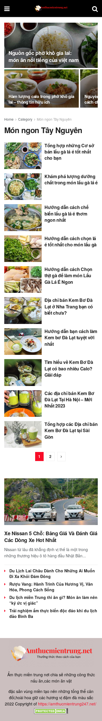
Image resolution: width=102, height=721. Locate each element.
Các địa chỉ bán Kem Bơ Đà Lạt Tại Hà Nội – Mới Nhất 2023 (69, 399)
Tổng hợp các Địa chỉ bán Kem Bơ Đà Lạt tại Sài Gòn (70, 430)
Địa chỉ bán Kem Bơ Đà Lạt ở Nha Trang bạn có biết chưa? (68, 306)
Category (25, 119)
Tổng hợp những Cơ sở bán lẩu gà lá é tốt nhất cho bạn (69, 151)
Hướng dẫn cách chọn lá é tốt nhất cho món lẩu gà (70, 241)
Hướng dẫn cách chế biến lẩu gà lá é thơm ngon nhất (66, 213)
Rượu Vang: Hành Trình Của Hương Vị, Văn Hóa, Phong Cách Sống (51, 586)
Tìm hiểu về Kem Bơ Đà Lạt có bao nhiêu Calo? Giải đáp (68, 368)
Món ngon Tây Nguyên (54, 119)
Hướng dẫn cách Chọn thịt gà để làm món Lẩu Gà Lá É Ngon (68, 275)
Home (9, 119)
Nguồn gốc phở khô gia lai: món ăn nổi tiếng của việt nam (43, 56)
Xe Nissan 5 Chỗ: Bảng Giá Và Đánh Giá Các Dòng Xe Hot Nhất (50, 536)
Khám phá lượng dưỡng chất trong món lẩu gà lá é (71, 179)
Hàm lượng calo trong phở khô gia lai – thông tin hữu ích (41, 99)
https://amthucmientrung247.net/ (67, 704)
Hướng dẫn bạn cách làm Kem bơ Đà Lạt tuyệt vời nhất (70, 337)
